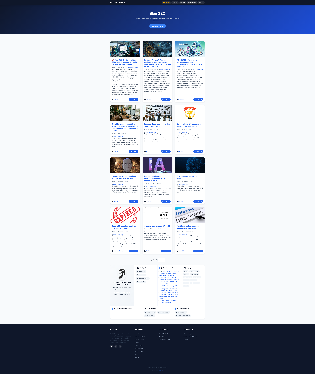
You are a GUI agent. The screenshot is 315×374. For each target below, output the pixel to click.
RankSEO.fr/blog (117, 2)
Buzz (136, 354)
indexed (186, 274)
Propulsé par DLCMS (164, 339)
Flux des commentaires (184, 315)
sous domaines (188, 277)
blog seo (186, 285)
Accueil (137, 334)
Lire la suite (133, 99)
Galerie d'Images (151, 312)
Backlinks (182, 2)
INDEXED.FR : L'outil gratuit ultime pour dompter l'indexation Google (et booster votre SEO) (168, 288)
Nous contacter (158, 26)
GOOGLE (161, 370)
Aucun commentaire (133, 67)
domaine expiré (194, 274)
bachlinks (186, 280)
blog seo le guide (194, 271)
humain (186, 271)
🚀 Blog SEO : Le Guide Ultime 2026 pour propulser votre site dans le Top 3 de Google (124, 62)
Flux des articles (182, 312)
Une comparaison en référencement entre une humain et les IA (154, 178)
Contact (137, 342)
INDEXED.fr (162, 336)
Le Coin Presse (150, 315)
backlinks (196, 282)
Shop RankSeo (139, 351)
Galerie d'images (139, 345)
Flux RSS (137, 357)
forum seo (193, 280)
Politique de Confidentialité (191, 336)
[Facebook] (111, 346)
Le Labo (201, 2)
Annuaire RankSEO (164, 312)
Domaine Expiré (192, 2)
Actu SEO (175, 2)
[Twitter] (115, 346)
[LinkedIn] (120, 346)
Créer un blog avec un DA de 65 (157, 226)
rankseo (186, 282)
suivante (161, 260)
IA (191, 282)
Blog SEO (167, 2)
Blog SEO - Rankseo (164, 334)
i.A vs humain (197, 277)
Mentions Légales (188, 334)
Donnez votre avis (139, 339)
